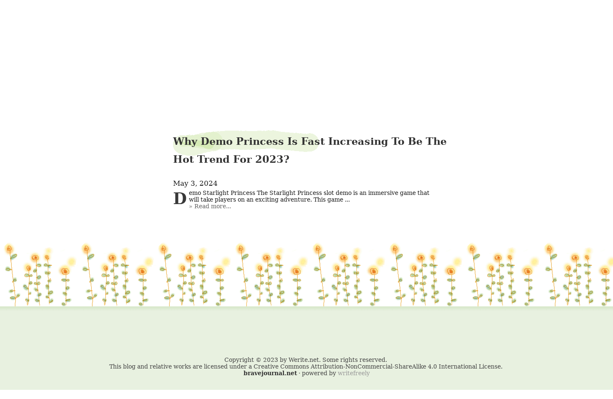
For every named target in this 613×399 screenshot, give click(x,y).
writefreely (354, 373)
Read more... (212, 206)
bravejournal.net (270, 373)
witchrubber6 (306, 27)
